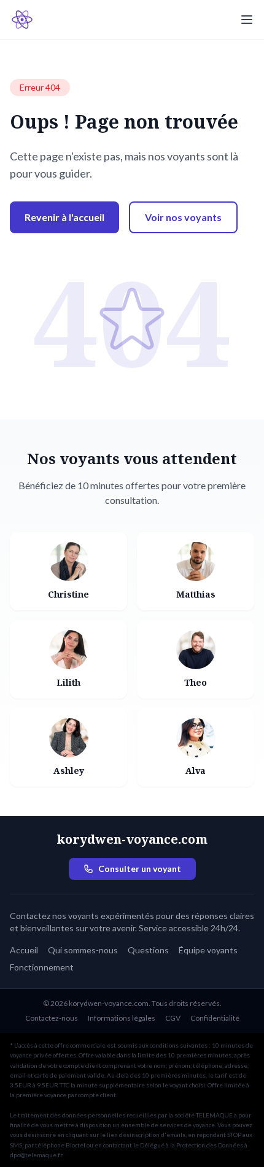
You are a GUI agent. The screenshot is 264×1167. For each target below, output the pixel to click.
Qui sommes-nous (83, 950)
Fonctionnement (42, 967)
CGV (173, 1018)
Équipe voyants (208, 950)
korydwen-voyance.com (132, 839)
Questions (148, 950)
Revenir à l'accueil (64, 217)
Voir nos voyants (183, 217)
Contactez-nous (51, 1018)
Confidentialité (214, 1018)
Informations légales (121, 1018)
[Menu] (246, 19)
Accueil (24, 950)
